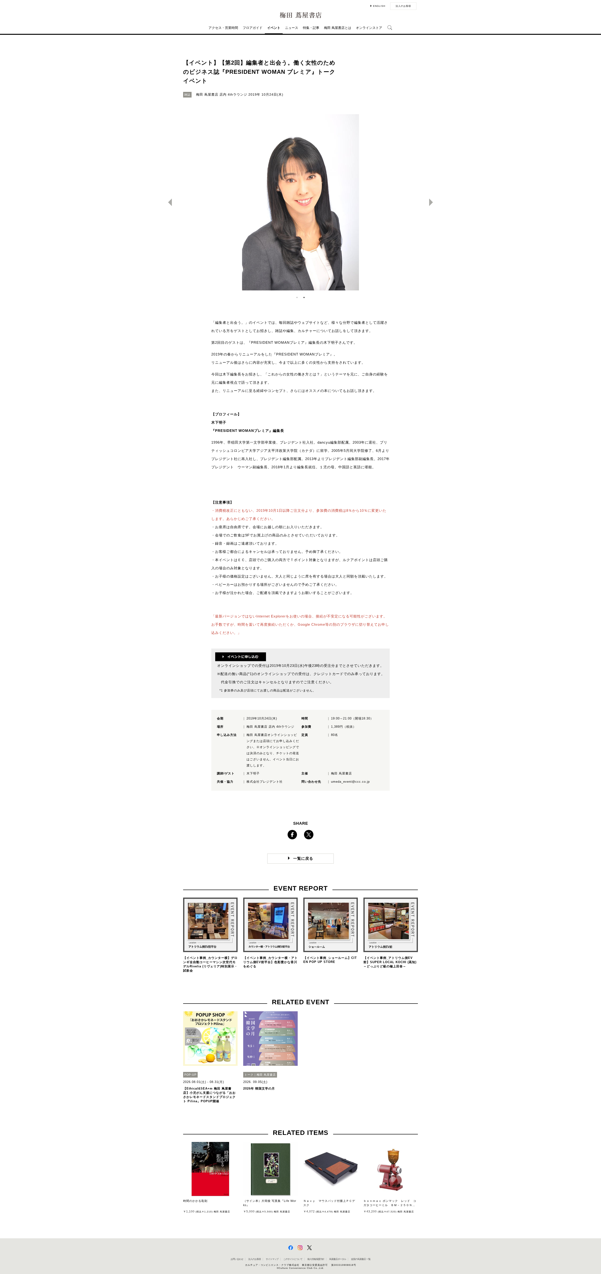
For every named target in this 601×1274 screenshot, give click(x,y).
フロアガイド (252, 28)
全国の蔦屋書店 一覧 (360, 1259)
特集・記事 (311, 28)
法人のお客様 (403, 6)
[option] (300, 202)
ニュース (291, 28)
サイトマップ (272, 1259)
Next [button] (433, 202)
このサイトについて (292, 1259)
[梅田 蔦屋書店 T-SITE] (300, 15)
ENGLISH (379, 6)
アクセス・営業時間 (223, 28)
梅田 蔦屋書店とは (337, 28)
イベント (273, 28)
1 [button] (297, 297)
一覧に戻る (303, 858)
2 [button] (304, 297)
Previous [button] (168, 202)
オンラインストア (369, 28)
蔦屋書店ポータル (337, 1259)
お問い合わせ (237, 1259)
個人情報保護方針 (315, 1259)
